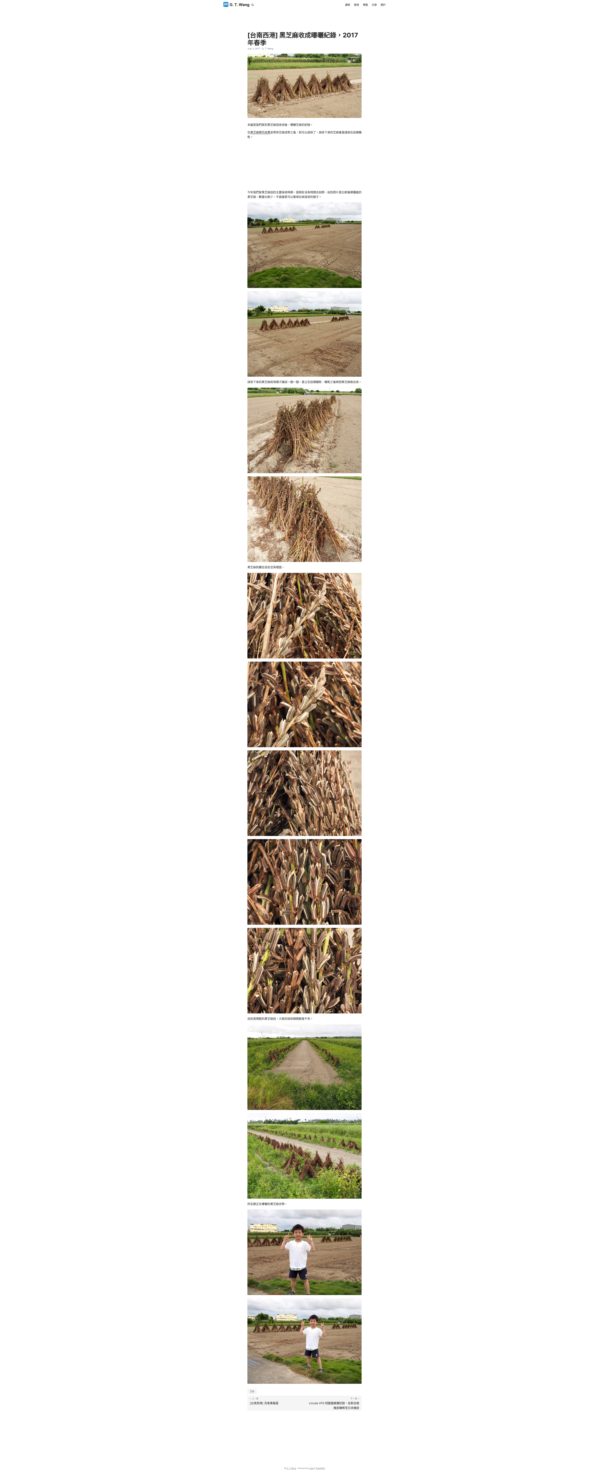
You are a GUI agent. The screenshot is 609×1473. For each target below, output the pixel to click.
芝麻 (252, 1391)
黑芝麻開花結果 (260, 132)
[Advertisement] (304, 17)
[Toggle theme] (253, 5)
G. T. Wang (239, 4)
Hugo (311, 1468)
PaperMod (320, 1468)
